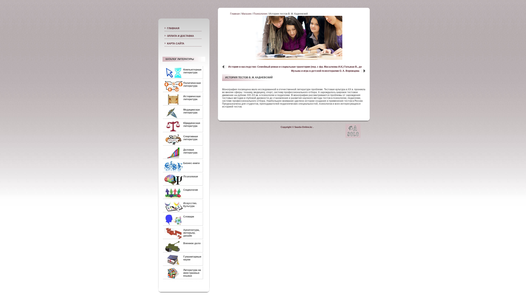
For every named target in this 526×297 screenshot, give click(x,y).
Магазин (246, 13)
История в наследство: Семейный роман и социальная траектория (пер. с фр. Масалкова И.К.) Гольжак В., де (295, 66)
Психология (260, 13)
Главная (235, 13)
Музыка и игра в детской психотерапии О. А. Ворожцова (325, 70)
